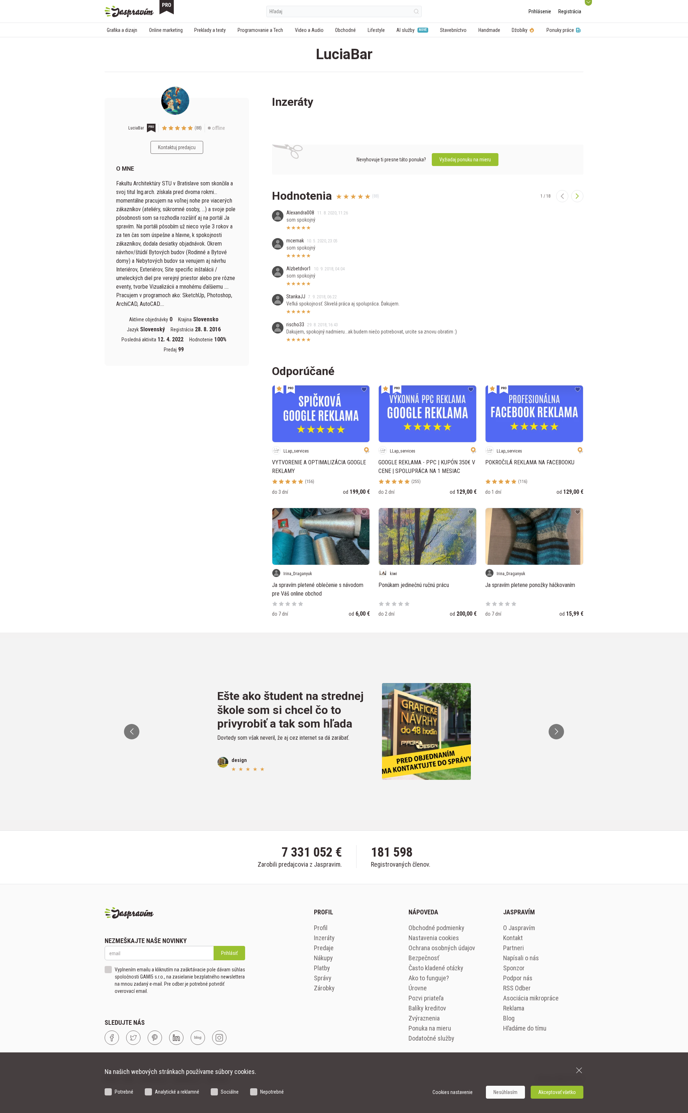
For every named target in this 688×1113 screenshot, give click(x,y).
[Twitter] (133, 1038)
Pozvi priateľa (426, 998)
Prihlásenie (540, 11)
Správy (322, 978)
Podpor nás (517, 978)
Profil (321, 928)
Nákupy (323, 958)
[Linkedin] (176, 1038)
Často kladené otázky (435, 968)
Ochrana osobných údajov (441, 948)
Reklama (513, 1008)
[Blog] (198, 1038)
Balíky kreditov (427, 1008)
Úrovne (417, 988)
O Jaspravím (519, 928)
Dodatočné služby (431, 1038)
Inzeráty (324, 938)
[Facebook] (112, 1038)
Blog (509, 1018)
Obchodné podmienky (436, 928)
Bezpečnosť (423, 958)
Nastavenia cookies (433, 938)
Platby (322, 968)
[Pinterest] (155, 1038)
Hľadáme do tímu (524, 1028)
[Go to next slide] (556, 731)
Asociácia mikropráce (531, 998)
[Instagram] (219, 1038)
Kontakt (513, 938)
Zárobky (324, 988)
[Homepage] (129, 11)
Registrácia (569, 11)
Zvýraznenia (424, 1018)
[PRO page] (166, 7)
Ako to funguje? (428, 978)
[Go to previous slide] (131, 731)
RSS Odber (517, 988)
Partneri (513, 948)
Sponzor (514, 968)
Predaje (324, 948)
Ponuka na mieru (429, 1028)
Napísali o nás (521, 958)
